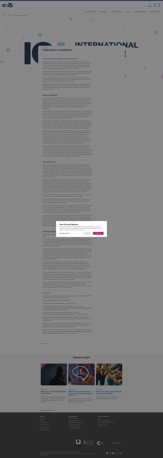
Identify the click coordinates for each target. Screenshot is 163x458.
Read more (82, 229)
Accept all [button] (98, 233)
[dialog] (81, 229)
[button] (65, 233)
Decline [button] (88, 233)
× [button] (104, 223)
